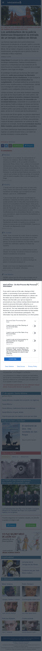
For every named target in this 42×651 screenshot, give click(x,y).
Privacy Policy (32, 366)
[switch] (34, 326)
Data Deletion (9, 366)
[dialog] (21, 325)
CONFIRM (12, 359)
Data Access (21, 366)
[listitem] (21, 321)
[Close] (38, 285)
